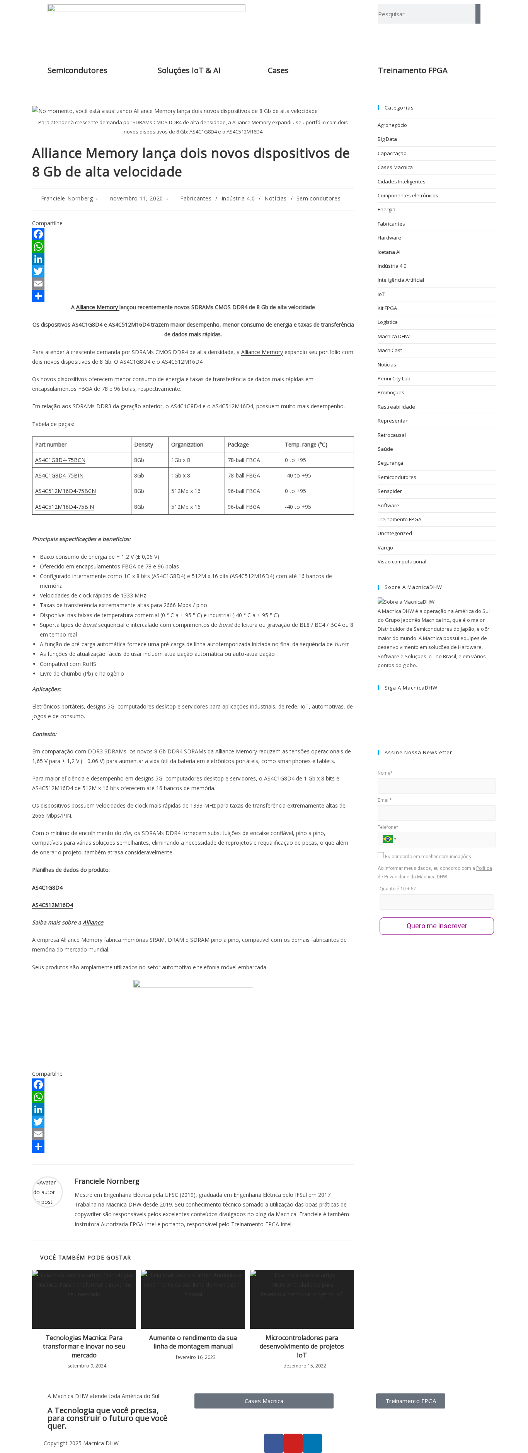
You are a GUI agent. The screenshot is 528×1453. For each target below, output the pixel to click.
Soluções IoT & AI (189, 70)
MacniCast (390, 350)
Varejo (385, 547)
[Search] (477, 14)
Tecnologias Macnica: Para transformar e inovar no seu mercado (84, 1346)
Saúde (385, 448)
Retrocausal (392, 434)
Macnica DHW (394, 336)
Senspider (390, 491)
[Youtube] (380, 729)
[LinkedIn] (193, 259)
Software (388, 505)
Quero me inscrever (437, 926)
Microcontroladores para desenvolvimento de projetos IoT (302, 1346)
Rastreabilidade (396, 406)
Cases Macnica (395, 167)
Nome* (385, 773)
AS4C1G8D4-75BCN (60, 460)
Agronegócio (392, 125)
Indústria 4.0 (238, 198)
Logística (388, 321)
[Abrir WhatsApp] (508, 1433)
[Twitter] (193, 271)
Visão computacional (402, 561)
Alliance (93, 922)
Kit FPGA (387, 308)
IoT (381, 294)
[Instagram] (380, 711)
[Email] (193, 283)
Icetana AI (389, 251)
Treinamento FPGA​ (413, 70)
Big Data (387, 138)
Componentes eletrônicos (408, 195)
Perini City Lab (394, 378)
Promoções (391, 392)
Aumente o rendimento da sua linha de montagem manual (193, 1341)
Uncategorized (395, 533)
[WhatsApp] (193, 246)
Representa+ (393, 420)
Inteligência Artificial (401, 279)
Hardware (389, 237)
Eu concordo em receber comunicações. (428, 856)
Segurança (390, 462)
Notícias (275, 198)
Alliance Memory (97, 307)
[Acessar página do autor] (47, 1191)
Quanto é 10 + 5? (398, 889)
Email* (385, 800)
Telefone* (388, 827)
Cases (278, 70)
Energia (386, 209)
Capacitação (392, 153)
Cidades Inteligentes (402, 181)
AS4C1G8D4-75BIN (59, 475)
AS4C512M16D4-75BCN (65, 491)
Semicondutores (77, 70)
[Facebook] (193, 234)
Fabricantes (196, 198)
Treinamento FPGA (399, 519)
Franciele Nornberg (67, 198)
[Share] (193, 296)
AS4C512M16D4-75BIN (64, 506)
